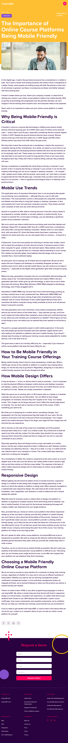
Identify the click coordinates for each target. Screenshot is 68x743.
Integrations (4, 728)
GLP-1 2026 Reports (6, 735)
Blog (7, 12)
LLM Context (4, 731)
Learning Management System (55, 702)
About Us (26, 720)
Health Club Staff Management (55, 698)
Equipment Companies (30, 707)
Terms (26, 731)
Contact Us (27, 724)
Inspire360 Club (5, 698)
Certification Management (54, 705)
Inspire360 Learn (6, 702)
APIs (2, 724)
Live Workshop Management (55, 709)
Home (3, 12)
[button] (65, 3)
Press (25, 728)
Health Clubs (27, 698)
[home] (7, 3)
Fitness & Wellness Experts (31, 711)
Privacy (26, 735)
